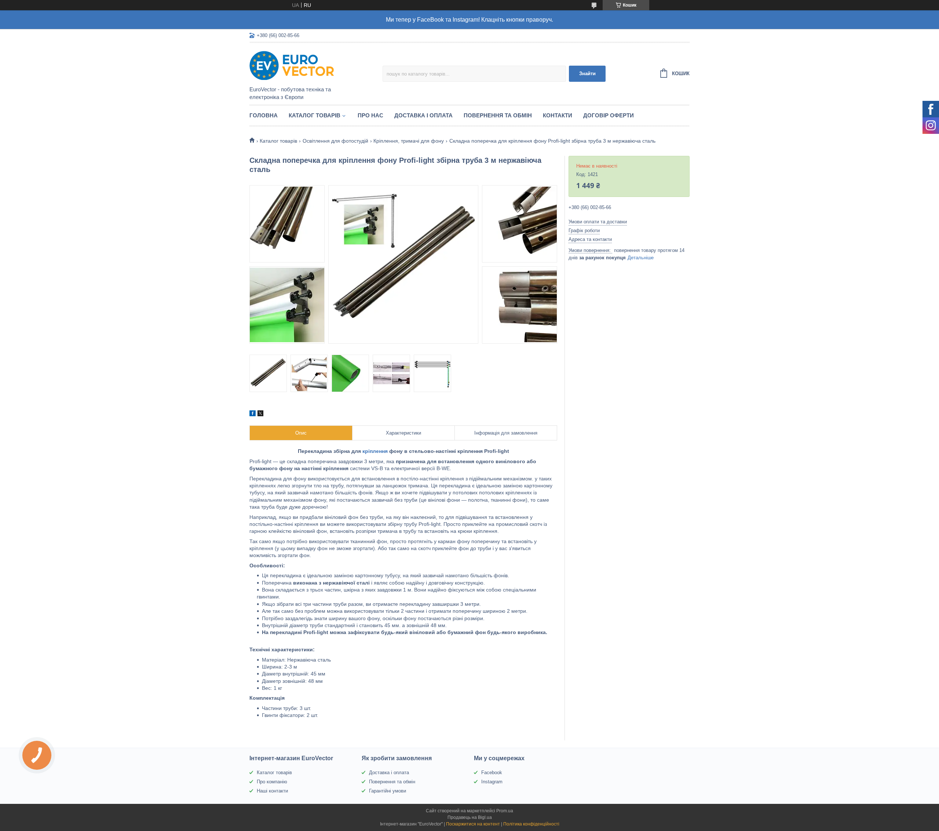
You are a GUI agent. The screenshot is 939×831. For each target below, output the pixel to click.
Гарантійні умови (387, 791)
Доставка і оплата (423, 115)
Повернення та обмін (498, 115)
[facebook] (252, 414)
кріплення (375, 451)
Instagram (492, 781)
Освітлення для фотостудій (335, 141)
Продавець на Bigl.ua (469, 817)
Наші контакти (272, 791)
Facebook (491, 772)
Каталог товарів (314, 115)
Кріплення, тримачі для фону (408, 141)
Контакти (557, 115)
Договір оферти (608, 115)
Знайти (587, 73)
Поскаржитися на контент (473, 824)
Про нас (370, 115)
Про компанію (272, 781)
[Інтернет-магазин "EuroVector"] (313, 65)
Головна (263, 115)
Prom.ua (504, 810)
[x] (260, 414)
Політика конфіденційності (531, 824)
